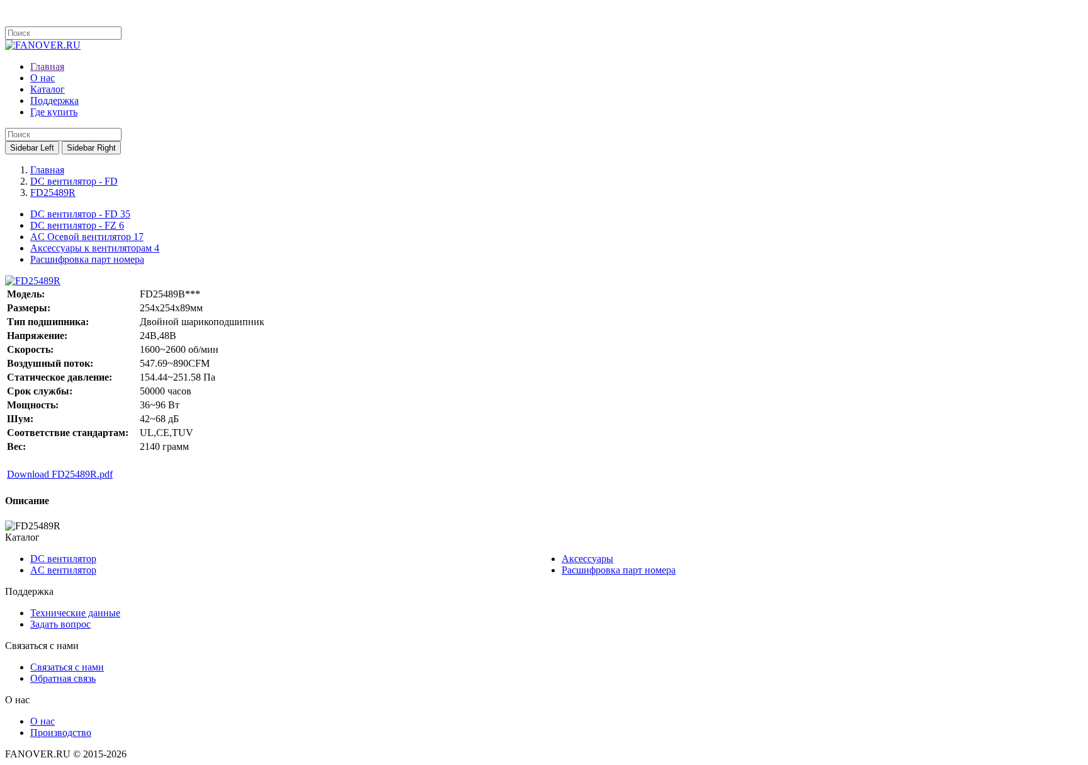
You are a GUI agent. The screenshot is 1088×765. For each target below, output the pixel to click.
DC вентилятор (63, 558)
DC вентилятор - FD (74, 181)
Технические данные (75, 612)
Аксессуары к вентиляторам (94, 248)
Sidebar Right (91, 147)
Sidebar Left (32, 147)
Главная (47, 169)
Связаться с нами (67, 667)
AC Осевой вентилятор (87, 236)
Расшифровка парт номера (87, 259)
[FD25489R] (32, 280)
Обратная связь (63, 678)
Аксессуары (587, 558)
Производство (60, 732)
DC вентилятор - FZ (77, 225)
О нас (42, 721)
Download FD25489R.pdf (60, 474)
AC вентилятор (63, 570)
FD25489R (53, 192)
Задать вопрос (60, 624)
